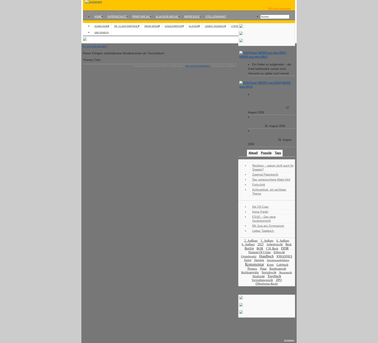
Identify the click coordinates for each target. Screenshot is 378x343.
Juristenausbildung (278, 260)
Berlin (249, 248)
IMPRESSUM (192, 16)
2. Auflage (251, 240)
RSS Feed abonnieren (279, 8)
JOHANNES (284, 256)
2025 (260, 244)
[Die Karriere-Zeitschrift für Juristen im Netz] (92, 2)
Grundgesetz (248, 256)
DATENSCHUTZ (117, 16)
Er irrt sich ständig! (95, 46)
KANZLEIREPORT (174, 26)
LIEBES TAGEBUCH (215, 26)
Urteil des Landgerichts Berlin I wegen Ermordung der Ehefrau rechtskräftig (269, 121)
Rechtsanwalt (278, 268)
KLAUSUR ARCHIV (167, 16)
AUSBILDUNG (101, 26)
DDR (285, 248)
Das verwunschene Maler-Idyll (271, 179)
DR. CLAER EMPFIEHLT (126, 26)
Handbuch (266, 256)
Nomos (252, 268)
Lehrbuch (282, 264)
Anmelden (289, 340)
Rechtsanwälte (250, 272)
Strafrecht (258, 276)
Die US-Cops (260, 206)
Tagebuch (274, 276)
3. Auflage (267, 240)
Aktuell (253, 153)
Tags (278, 153)
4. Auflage (282, 240)
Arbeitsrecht (274, 244)
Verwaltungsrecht (262, 280)
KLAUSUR (194, 26)
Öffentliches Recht (267, 283)
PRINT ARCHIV (141, 16)
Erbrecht (279, 252)
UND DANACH (101, 32)
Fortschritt (258, 184)
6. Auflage (248, 244)
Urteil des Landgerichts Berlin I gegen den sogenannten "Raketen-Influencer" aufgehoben (270, 135)
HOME (98, 16)
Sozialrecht (269, 272)
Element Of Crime (259, 252)
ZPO (279, 280)
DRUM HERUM (151, 26)
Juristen (259, 260)
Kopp (270, 264)
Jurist (247, 260)
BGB (260, 248)
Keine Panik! (260, 211)
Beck (288, 244)
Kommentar (254, 264)
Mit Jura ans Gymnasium (268, 225)
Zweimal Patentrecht (265, 174)
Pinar (263, 268)
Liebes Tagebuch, (263, 230)
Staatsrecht (285, 272)
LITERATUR (237, 26)
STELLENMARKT (215, 16)
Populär (266, 153)
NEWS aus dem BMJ (253, 57)
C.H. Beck (272, 248)
